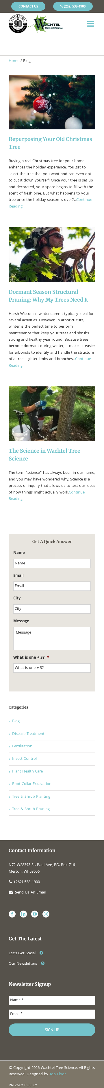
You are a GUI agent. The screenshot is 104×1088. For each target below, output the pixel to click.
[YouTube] (34, 914)
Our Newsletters (23, 964)
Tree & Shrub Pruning (31, 809)
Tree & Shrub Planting (31, 797)
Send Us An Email (30, 892)
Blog (16, 721)
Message (21, 621)
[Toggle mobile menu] (91, 24)
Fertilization (22, 746)
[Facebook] (12, 914)
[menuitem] (28, 6)
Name (19, 553)
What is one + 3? (31, 657)
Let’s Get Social (23, 953)
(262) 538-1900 (27, 882)
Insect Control (24, 759)
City (17, 598)
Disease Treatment (28, 734)
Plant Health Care (27, 771)
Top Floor (57, 1074)
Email (18, 576)
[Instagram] (45, 914)
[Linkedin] (23, 914)
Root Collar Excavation (31, 784)
